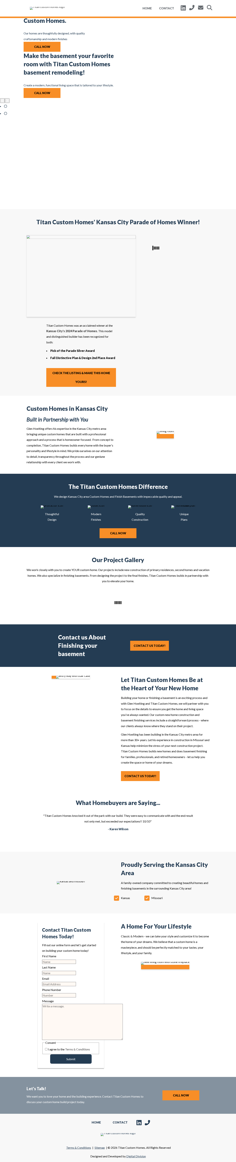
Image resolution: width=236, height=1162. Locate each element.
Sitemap (100, 1147)
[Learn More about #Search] (209, 7)
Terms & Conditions (77, 1049)
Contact (166, 8)
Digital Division (136, 1156)
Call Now (42, 46)
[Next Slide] (7, 100)
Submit (70, 1059)
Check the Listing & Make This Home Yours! (81, 377)
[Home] (47, 8)
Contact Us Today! (149, 645)
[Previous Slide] (2, 100)
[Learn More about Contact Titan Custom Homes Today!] (201, 7)
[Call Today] (192, 7)
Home (147, 8)
